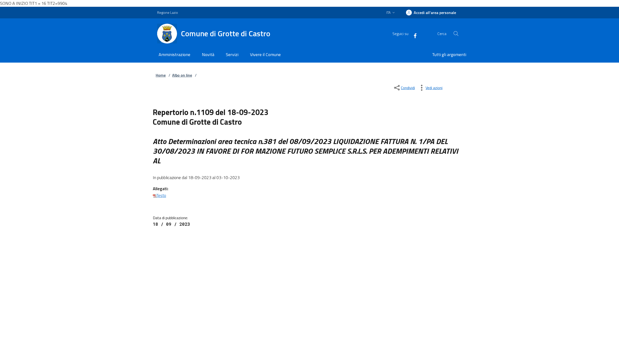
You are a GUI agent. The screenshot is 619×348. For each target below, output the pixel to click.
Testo (161, 195)
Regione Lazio (167, 12)
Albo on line (182, 75)
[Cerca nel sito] (456, 33)
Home (161, 75)
